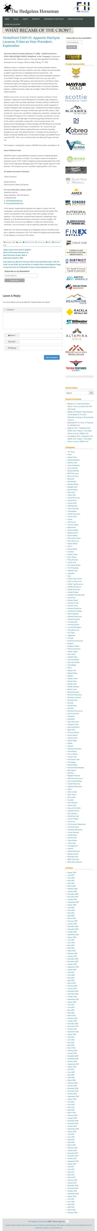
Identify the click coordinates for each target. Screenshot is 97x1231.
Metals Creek (72, 689)
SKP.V (49, 242)
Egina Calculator (12, 24)
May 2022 (71, 1010)
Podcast (70, 746)
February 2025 (72, 921)
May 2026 (71, 880)
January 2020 (72, 1086)
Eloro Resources (73, 541)
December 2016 (73, 1185)
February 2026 (72, 889)
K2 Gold (70, 638)
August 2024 (72, 937)
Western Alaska (73, 854)
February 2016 (72, 1212)
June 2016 (71, 1202)
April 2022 (71, 1013)
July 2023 (71, 972)
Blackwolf (71, 479)
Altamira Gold (72, 463)
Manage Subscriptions (58, 1225)
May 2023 (71, 978)
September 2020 (73, 1064)
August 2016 (72, 1196)
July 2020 (71, 1069)
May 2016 (71, 1204)
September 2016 (73, 1194)
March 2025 (72, 918)
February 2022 (72, 1018)
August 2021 (72, 1034)
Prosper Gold (72, 757)
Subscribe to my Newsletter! (17, 271)
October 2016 (72, 1191)
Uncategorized (72, 846)
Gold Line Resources (75, 581)
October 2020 (72, 1061)
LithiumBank (72, 665)
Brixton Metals (72, 490)
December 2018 (73, 1121)
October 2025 (72, 899)
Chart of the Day (73, 508)
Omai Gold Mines (73, 727)
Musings (70, 703)
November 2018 (73, 1123)
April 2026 (71, 883)
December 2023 (73, 959)
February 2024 (72, 953)
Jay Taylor (71, 633)
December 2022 (73, 991)
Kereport (70, 643)
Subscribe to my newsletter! (78, 38)
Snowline (71, 800)
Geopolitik (71, 573)
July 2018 (71, 1134)
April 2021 (71, 1045)
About (25, 19)
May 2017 (71, 1172)
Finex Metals (72, 557)
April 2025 (71, 916)
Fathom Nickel (72, 554)
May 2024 (71, 945)
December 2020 (73, 1056)
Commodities (72, 511)
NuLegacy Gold (73, 724)
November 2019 (73, 1091)
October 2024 (72, 932)
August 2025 (72, 905)
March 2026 (72, 886)
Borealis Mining (73, 484)
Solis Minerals (72, 803)
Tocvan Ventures (73, 832)
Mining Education (75, 19)
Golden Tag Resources (75, 584)
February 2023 (72, 986)
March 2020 (72, 1080)
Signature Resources (75, 786)
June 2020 (71, 1072)
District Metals (72, 535)
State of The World (74, 808)
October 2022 (72, 997)
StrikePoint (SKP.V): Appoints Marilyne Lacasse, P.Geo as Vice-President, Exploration (31, 41)
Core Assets (72, 522)
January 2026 (72, 891)
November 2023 (73, 961)
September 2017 (73, 1161)
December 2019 (73, 1088)
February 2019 (72, 1115)
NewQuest (71, 716)
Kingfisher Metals (73, 646)
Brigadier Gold (72, 487)
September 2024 (73, 934)
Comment (11, 310)
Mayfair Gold (72, 684)
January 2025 (72, 924)
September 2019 (73, 1096)
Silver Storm (72, 794)
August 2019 (72, 1099)
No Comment (41, 242)
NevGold (70, 708)
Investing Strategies (74, 627)
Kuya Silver (71, 654)
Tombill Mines (72, 835)
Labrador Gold (72, 657)
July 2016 (71, 1199)
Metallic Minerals (73, 687)
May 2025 (71, 913)
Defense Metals (73, 530)
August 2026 (72, 872)
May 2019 (71, 1107)
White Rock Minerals (75, 862)
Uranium (70, 848)
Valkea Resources (74, 851)
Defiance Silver (73, 533)
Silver (69, 789)
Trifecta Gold (72, 838)
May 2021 (71, 1042)
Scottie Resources (74, 784)
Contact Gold (72, 517)
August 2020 (72, 1067)
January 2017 (72, 1183)
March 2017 (72, 1177)
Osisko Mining (72, 735)
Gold (69, 576)
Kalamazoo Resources (75, 641)
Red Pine (71, 773)
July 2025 (71, 907)
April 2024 (71, 948)
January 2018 (72, 1150)
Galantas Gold (72, 571)
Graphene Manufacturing (76, 595)
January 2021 (72, 1053)
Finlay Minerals (73, 560)
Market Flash (72, 681)
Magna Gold (72, 670)
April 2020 (71, 1077)
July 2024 (71, 940)
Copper (70, 519)
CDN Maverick (72, 506)
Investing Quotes (73, 624)
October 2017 (72, 1158)
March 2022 (72, 1015)
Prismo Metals (72, 754)
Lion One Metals (73, 660)
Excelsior (71, 552)
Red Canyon (72, 770)
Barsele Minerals (73, 471)
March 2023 (72, 983)
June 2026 (71, 878)
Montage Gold (72, 700)
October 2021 (72, 1029)
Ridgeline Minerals (74, 776)
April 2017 (71, 1175)
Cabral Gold (72, 495)
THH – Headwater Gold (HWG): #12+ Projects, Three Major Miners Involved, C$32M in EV (80, 430)
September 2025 (73, 902)
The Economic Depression (77, 824)
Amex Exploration (74, 465)
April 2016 (71, 1207)
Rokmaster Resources (75, 778)
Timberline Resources (75, 830)
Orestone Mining (73, 732)
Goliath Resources (74, 589)
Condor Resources (74, 514)
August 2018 (72, 1131)
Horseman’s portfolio (54, 19)
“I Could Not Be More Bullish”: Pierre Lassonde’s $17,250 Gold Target (80, 406)
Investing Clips (73, 622)
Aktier (70, 454)
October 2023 (72, 964)
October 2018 (72, 1126)
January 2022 (72, 1021)
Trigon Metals (72, 840)
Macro (70, 668)
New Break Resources (75, 711)
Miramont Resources (75, 695)
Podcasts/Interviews (75, 749)
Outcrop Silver (72, 738)
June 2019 (71, 1104)
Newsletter (71, 719)
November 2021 (73, 1026)
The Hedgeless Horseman (37, 1221)
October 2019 (72, 1094)
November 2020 (73, 1059)
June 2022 (71, 1007)
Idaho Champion (73, 614)
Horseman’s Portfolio (37, 1225)
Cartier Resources (74, 498)
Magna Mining (72, 673)
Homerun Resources (75, 608)
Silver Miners (44, 1228)
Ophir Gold (71, 730)
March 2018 (72, 1145)
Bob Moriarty (72, 481)
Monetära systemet (74, 697)
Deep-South (72, 527)
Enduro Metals (72, 544)
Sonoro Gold (72, 805)
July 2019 (71, 1102)
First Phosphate (73, 568)
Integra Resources (74, 619)
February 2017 (72, 1180)
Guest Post (71, 597)
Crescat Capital (73, 525)
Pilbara (70, 743)
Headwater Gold (73, 603)
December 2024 (73, 926)
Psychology (72, 762)
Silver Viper (71, 797)
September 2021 (73, 1032)
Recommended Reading (76, 767)
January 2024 (72, 956)
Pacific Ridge (72, 741)
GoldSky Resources (74, 587)
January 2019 (72, 1118)
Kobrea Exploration (74, 649)
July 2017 (71, 1167)
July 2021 (71, 1037)
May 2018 (71, 1140)
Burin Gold (71, 492)
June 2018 (71, 1137)
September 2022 (73, 999)
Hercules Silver (73, 606)
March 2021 (72, 1048)
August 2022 (72, 1002)
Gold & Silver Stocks (75, 579)
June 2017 (71, 1169)
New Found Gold (73, 714)
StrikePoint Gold (29, 242)
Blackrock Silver (73, 476)
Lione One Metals (74, 662)
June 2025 (71, 910)
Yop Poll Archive (55, 1228)
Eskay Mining (72, 549)
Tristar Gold (72, 843)
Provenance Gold (73, 759)
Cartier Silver (72, 500)
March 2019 (72, 1113)
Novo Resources (73, 722)
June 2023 (71, 975)
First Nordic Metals (74, 565)
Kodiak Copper (73, 651)
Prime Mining (72, 751)
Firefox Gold (72, 562)
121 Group (71, 452)
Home (7, 19)
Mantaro (70, 676)
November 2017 (73, 1156)
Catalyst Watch (10, 1225)
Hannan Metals (73, 600)
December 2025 (73, 894)
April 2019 (71, 1110)
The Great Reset (73, 827)
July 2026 (71, 875)
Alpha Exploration (74, 460)
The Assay (71, 821)
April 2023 (71, 980)
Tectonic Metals (73, 819)
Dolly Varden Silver (74, 538)
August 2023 (72, 970)
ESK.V (70, 546)
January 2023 (72, 988)
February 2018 (72, 1148)
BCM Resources (73, 473)
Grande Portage (73, 592)
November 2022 (73, 994)
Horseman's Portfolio (75, 611)
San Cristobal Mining (75, 781)
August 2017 (72, 1164)
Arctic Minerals (73, 468)
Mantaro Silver (72, 678)
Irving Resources (73, 630)
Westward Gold (73, 857)
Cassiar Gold (72, 503)
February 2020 (72, 1083)
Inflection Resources (75, 616)
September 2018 (73, 1129)
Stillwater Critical (73, 811)
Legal (15, 19)
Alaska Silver (72, 457)
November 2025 (73, 897)
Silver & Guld (72, 792)
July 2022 (71, 1005)
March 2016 (72, 1210)
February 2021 (72, 1050)
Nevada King (72, 705)
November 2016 (73, 1188)
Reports (36, 19)
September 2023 (73, 967)
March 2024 (72, 951)
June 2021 (71, 1040)
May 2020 (71, 1075)
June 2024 (71, 943)
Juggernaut (71, 635)
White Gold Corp (73, 859)
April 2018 (71, 1142)
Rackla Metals (72, 765)
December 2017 (73, 1153)
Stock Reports (72, 813)
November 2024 (73, 929)
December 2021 (73, 1024)
